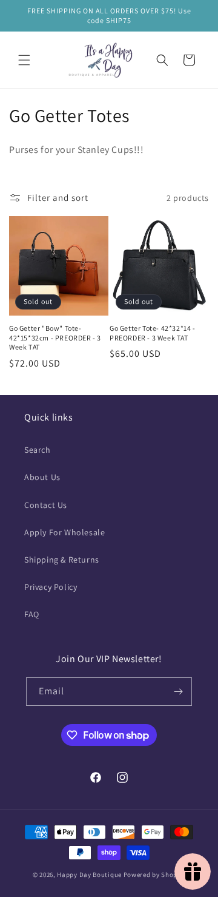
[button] (24, 60)
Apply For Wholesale (64, 532)
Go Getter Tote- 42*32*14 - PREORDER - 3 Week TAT (153, 332)
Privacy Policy (50, 586)
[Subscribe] (178, 691)
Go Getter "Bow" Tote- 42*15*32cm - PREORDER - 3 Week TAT (55, 337)
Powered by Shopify (155, 874)
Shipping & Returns (61, 559)
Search (37, 449)
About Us (42, 477)
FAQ (31, 614)
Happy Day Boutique (89, 874)
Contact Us (45, 504)
